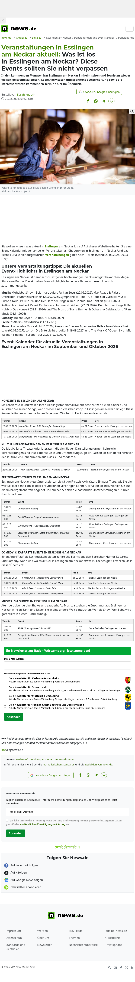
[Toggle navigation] (130, 29)
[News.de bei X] (126, 967)
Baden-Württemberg (28, 759)
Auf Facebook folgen (24, 865)
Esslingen (47, 759)
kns (3, 750)
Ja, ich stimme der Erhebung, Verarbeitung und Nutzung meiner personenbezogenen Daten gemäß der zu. (64, 822)
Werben (42, 931)
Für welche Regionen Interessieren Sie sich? (28, 673)
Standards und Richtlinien (15, 947)
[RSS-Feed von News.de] (132, 967)
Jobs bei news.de (116, 931)
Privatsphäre (113, 945)
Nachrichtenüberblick (83, 945)
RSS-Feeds (75, 931)
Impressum (13, 931)
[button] (99, 92)
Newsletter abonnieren (25, 887)
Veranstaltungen (65, 759)
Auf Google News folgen (26, 880)
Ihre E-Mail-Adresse (15, 658)
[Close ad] (3, 20)
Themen (74, 938)
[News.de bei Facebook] (121, 967)
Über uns (43, 938)
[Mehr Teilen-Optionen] (111, 101)
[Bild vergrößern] (132, 111)
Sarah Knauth (26, 95)
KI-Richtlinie (112, 938)
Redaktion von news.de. (99, 764)
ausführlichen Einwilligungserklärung (42, 824)
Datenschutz (14, 938)
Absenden (14, 717)
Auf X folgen (18, 872)
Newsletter (44, 945)
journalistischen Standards (59, 764)
